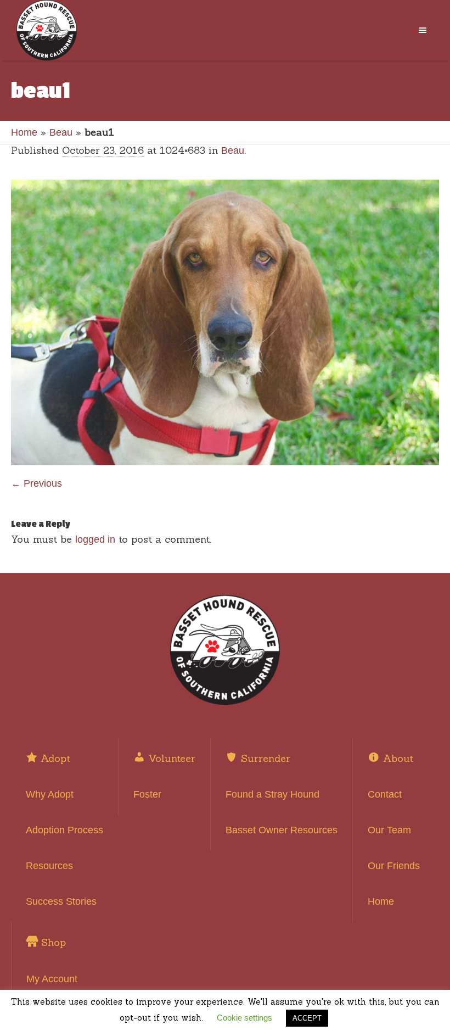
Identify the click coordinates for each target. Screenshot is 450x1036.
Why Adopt (50, 794)
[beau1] (225, 322)
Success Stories (61, 901)
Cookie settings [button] (244, 1017)
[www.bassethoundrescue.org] (225, 650)
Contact (385, 794)
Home (24, 132)
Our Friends (394, 865)
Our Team (389, 830)
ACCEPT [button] (307, 1018)
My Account (51, 978)
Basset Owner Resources (282, 830)
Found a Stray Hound (272, 794)
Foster (147, 794)
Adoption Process (64, 830)
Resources (49, 865)
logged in (95, 539)
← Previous (36, 483)
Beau (60, 132)
